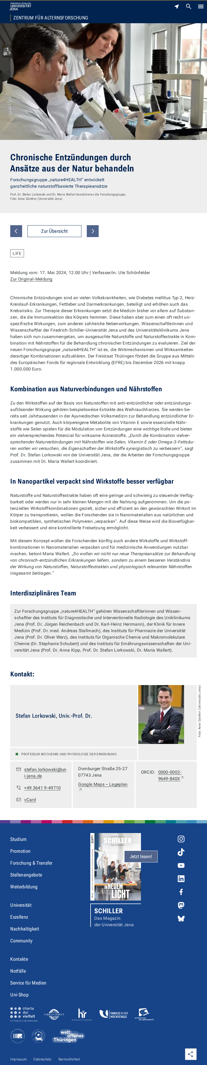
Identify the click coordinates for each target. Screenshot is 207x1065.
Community (21, 940)
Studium (18, 839)
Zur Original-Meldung (31, 279)
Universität (21, 905)
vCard (30, 799)
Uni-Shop (19, 994)
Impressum (18, 1059)
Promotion (20, 851)
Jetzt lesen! (141, 856)
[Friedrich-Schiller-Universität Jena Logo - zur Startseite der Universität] (20, 6)
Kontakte (19, 959)
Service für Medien (28, 983)
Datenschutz (42, 1059)
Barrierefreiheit (69, 1059)
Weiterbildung (23, 886)
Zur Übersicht (54, 231)
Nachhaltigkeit (24, 929)
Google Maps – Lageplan (102, 787)
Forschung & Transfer (31, 863)
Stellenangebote (26, 875)
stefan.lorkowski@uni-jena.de (45, 772)
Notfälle (18, 971)
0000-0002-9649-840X (174, 775)
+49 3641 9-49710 (42, 787)
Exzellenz (19, 917)
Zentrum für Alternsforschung (50, 18)
